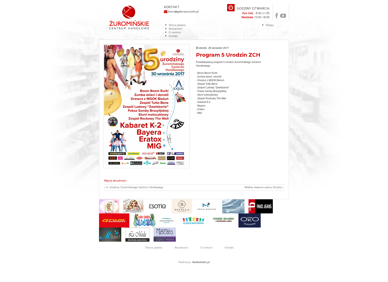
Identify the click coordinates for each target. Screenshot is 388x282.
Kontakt (229, 247)
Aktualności (181, 247)
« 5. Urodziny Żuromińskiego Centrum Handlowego (133, 187)
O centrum (206, 247)
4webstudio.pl (201, 262)
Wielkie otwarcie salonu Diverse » (264, 187)
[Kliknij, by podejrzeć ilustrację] (146, 106)
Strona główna (154, 247)
